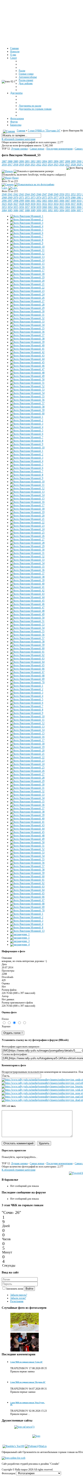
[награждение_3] (20, 941)
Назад (15, 177)
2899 (73, 161)
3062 (56, 207)
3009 (73, 200)
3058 (33, 207)
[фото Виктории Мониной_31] (27, 314)
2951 (67, 194)
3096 (73, 210)
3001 (33, 200)
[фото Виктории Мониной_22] (27, 287)
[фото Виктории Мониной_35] (27, 328)
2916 (4, 164)
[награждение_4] (20, 944)
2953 (79, 194)
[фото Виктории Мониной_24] (27, 294)
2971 (21, 197)
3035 (61, 204)
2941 (10, 194)
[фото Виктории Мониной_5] (26, 229)
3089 (33, 210)
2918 (15, 164)
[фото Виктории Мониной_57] (27, 403)
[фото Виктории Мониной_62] (27, 655)
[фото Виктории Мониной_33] (27, 321)
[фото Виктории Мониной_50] (27, 379)
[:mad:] (42, 1096)
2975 (44, 197)
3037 (73, 204)
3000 (27, 200)
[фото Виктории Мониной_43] (27, 355)
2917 (10, 164)
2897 (61, 161)
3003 (44, 200)
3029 (27, 204)
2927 (67, 164)
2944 (27, 194)
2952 (73, 194)
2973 (33, 197)
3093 (56, 210)
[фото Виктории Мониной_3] (26, 222)
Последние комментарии (59, 148)
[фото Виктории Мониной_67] (27, 672)
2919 (21, 164)
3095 (67, 210)
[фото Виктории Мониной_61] (27, 651)
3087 (21, 210)
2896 (56, 161)
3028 (21, 204)
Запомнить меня (15, 1288)
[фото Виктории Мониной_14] (27, 260)
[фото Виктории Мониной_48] (27, 372)
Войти (29, 1288)
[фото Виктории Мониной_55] (27, 396)
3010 (79, 200)
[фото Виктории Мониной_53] (27, 389)
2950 (61, 194)
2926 (61, 164)
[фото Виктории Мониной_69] (27, 679)
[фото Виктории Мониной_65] (27, 665)
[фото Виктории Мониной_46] (27, 365)
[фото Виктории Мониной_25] (27, 532)
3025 (4, 204)
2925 (56, 164)
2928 (73, 164)
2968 (4, 197)
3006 (61, 200)
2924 (50, 164)
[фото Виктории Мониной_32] (27, 318)
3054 (10, 207)
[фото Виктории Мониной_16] (27, 267)
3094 (61, 210)
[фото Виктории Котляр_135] (25, 1350)
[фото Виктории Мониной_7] (26, 236)
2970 (15, 197)
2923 (44, 164)
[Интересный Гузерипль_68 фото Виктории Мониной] (25, 1330)
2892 (33, 161)
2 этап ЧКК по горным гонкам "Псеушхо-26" (28, 1382)
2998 (15, 200)
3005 (56, 200)
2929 (79, 164)
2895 (50, 161)
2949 (56, 194)
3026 (10, 204)
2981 (79, 197)
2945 (33, 194)
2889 (15, 161)
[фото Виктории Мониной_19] (27, 277)
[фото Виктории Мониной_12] (27, 253)
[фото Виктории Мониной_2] (26, 219)
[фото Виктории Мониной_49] (27, 376)
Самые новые (37, 148)
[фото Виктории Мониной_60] (27, 413)
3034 (56, 204)
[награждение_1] (20, 934)
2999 (21, 200)
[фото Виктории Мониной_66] (27, 668)
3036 (67, 204)
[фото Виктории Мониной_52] (27, 386)
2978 (61, 197)
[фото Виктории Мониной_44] (27, 359)
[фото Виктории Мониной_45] (27, 362)
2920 (27, 164)
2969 (10, 197)
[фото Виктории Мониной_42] (27, 352)
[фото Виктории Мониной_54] (27, 393)
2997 (10, 200)
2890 (21, 161)
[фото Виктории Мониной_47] (27, 369)
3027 (15, 204)
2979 (67, 197)
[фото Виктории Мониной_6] (26, 233)
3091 (44, 210)
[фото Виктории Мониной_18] (27, 274)
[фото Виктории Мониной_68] (27, 675)
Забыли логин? (18, 1298)
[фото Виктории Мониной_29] (27, 308)
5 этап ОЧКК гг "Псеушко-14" (44, 130)
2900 (79, 161)
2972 (27, 197)
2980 (73, 197)
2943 (21, 194)
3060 (44, 207)
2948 (50, 194)
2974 (38, 197)
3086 (15, 210)
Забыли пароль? (18, 1294)
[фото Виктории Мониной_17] (27, 270)
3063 (61, 207)
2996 (4, 200)
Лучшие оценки (19, 148)
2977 (56, 197)
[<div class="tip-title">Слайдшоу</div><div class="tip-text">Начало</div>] (7, 171)
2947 (44, 194)
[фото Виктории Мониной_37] (27, 335)
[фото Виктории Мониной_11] (27, 250)
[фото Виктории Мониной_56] (27, 399)
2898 (67, 161)
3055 (15, 207)
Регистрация (16, 1301)
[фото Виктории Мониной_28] (27, 304)
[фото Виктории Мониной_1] (26, 216)
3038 (79, 204)
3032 (44, 204)
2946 (38, 194)
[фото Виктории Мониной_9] (26, 243)
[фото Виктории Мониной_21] (27, 284)
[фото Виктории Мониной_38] (27, 338)
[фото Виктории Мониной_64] (27, 662)
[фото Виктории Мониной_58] (27, 406)
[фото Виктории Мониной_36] (27, 331)
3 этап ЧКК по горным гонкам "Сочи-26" (26, 1362)
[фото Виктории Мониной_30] (27, 311)
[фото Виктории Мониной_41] (27, 348)
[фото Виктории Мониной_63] (27, 658)
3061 (50, 207)
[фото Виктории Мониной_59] (27, 410)
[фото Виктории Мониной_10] (27, 246)
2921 (33, 164)
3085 (10, 210)
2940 (4, 194)
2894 (44, 161)
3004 (50, 200)
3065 (73, 207)
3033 (50, 204)
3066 (79, 207)
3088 (27, 210)
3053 (4, 207)
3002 (38, 200)
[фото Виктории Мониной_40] (27, 345)
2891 (27, 161)
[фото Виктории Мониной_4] (26, 226)
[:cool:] (42, 1083)
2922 (38, 164)
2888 (10, 161)
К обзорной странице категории (18, 139)
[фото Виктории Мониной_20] (27, 280)
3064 (67, 207)
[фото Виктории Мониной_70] (27, 682)
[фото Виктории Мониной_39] (27, 342)
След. (5, 187)
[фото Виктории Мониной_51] (27, 382)
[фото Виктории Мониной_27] (27, 301)
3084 (4, 210)
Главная (21, 130)
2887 (4, 161)
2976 (50, 197)
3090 (38, 210)
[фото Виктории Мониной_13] (27, 256)
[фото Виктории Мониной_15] (27, 263)
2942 (15, 194)
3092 (50, 210)
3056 (21, 207)
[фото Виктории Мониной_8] (26, 239)
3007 (67, 200)
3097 (79, 210)
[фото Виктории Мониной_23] (27, 291)
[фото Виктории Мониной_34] (27, 325)
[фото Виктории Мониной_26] (27, 297)
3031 (38, 204)
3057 (27, 207)
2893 (38, 161)
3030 (33, 204)
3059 (38, 207)
